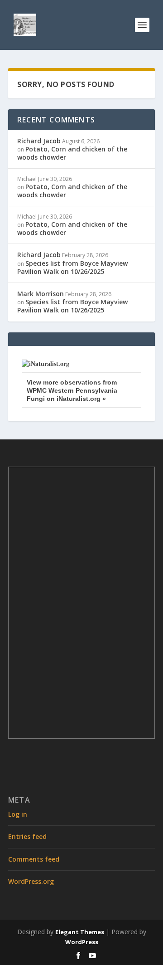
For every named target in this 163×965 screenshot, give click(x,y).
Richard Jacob (39, 140)
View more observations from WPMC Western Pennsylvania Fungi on (72, 390)
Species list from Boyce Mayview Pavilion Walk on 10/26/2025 (72, 267)
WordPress (81, 942)
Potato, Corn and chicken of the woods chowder (72, 153)
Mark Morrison (40, 293)
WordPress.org (31, 881)
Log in (17, 814)
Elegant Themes (79, 932)
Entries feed (27, 836)
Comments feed (33, 859)
